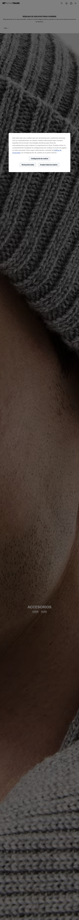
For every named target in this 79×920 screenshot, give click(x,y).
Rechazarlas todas (28, 165)
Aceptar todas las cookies (48, 165)
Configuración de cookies (39, 159)
